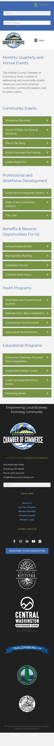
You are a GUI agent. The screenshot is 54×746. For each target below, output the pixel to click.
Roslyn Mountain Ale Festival (22, 152)
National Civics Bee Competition (25, 313)
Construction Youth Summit (22, 322)
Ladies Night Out (15, 161)
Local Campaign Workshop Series (21, 382)
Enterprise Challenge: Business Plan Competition (24, 359)
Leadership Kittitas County (21, 370)
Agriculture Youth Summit (21, 332)
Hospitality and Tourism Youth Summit (23, 301)
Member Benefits (27, 511)
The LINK (11, 215)
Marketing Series (15, 393)
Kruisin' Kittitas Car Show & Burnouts (21, 131)
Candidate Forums (16, 265)
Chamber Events (27, 515)
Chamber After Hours (18, 274)
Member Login (27, 519)
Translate (26, 26)
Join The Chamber (27, 507)
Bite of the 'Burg (15, 143)
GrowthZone (34, 729)
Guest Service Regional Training (24, 192)
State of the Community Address (19, 204)
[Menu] (42, 5)
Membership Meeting (18, 255)
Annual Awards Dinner (18, 246)
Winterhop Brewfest (17, 120)
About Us (27, 503)
